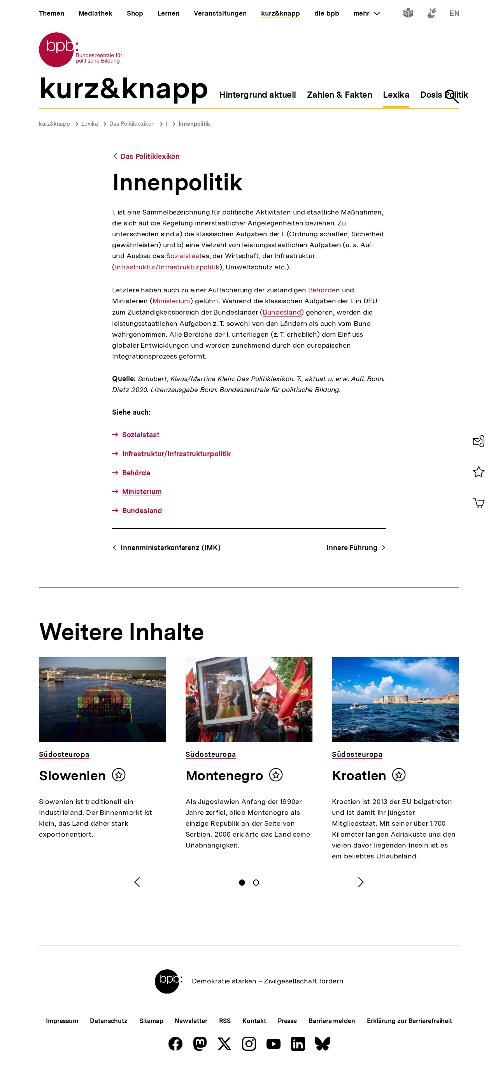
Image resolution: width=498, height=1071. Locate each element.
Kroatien (359, 775)
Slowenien (72, 775)
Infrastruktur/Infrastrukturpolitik (167, 267)
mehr (367, 13)
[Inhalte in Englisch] (454, 15)
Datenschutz (109, 1021)
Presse (287, 1021)
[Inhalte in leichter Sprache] (408, 15)
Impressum (62, 1021)
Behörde (322, 290)
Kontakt (254, 1021)
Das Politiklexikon (131, 124)
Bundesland (282, 312)
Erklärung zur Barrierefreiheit (409, 1021)
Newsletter (191, 1021)
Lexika (89, 124)
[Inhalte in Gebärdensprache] (432, 15)
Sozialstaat (184, 255)
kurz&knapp (54, 124)
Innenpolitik (194, 124)
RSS (225, 1021)
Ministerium (171, 301)
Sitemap (151, 1021)
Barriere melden (332, 1021)
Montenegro (224, 775)
